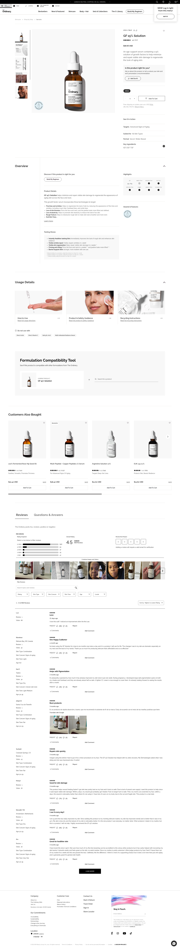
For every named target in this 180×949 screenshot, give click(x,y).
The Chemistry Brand (44, 6)
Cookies (110, 944)
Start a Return (89, 900)
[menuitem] (6, 6)
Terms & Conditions (67, 944)
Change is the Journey (38, 923)
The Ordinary (7, 6)
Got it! (165, 16)
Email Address (118, 914)
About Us (33, 900)
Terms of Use (117, 926)
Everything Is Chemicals (38, 925)
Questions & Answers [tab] (48, 515)
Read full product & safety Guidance (81, 320)
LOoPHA (30, 5)
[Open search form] (157, 2)
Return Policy (61, 904)
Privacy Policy (138, 924)
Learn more (48, 221)
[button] (57, 11)
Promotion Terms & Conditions (66, 906)
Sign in (86, 908)
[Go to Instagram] (118, 933)
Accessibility (34, 917)
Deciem (57, 5)
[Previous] (70, 2)
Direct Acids (20, 335)
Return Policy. (139, 107)
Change (41, 933)
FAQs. (151, 104)
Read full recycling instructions (131, 320)
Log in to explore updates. (90, 2)
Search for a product (105, 379)
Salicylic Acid (46, 335)
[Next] (110, 2)
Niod (17, 5)
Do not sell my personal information (95, 944)
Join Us (33, 904)
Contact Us (132, 926)
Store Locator (88, 912)
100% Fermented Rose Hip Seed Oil (22, 464)
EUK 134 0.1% (139, 464)
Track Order (88, 904)
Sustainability (35, 919)
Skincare (18, 19)
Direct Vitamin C (33, 335)
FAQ (58, 900)
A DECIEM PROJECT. (120, 944)
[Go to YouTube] (124, 933)
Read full (26, 320)
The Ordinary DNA (36, 902)
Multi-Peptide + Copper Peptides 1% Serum (67, 464)
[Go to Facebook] (112, 933)
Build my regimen (53, 179)
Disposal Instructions (63, 902)
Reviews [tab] (22, 515)
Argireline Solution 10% (101, 464)
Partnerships (35, 921)
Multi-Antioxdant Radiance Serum (65, 335)
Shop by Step (28, 19)
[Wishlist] (163, 30)
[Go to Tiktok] (131, 933)
